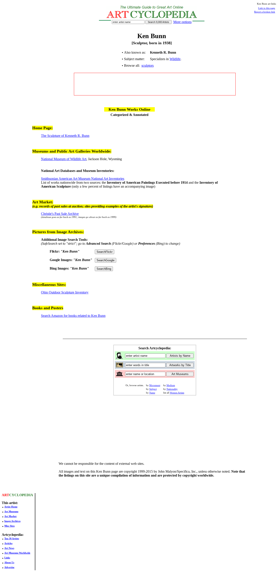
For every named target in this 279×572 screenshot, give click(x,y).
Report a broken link (264, 11)
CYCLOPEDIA (21, 495)
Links (7, 557)
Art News (9, 548)
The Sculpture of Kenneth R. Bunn (65, 135)
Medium (171, 385)
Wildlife (175, 59)
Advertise (9, 567)
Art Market (10, 516)
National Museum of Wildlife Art (63, 159)
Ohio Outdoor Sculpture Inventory (64, 292)
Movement (154, 385)
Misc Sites (9, 525)
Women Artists (177, 392)
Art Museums (11, 511)
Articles (8, 543)
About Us (9, 562)
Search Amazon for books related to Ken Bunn (73, 315)
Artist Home (10, 506)
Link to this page (266, 8)
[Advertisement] (154, 84)
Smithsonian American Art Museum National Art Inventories (82, 178)
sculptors (147, 65)
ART (5, 495)
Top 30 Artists (11, 538)
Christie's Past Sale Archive (60, 214)
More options (182, 22)
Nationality (172, 389)
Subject (153, 389)
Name (152, 392)
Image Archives (12, 521)
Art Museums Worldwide (17, 553)
